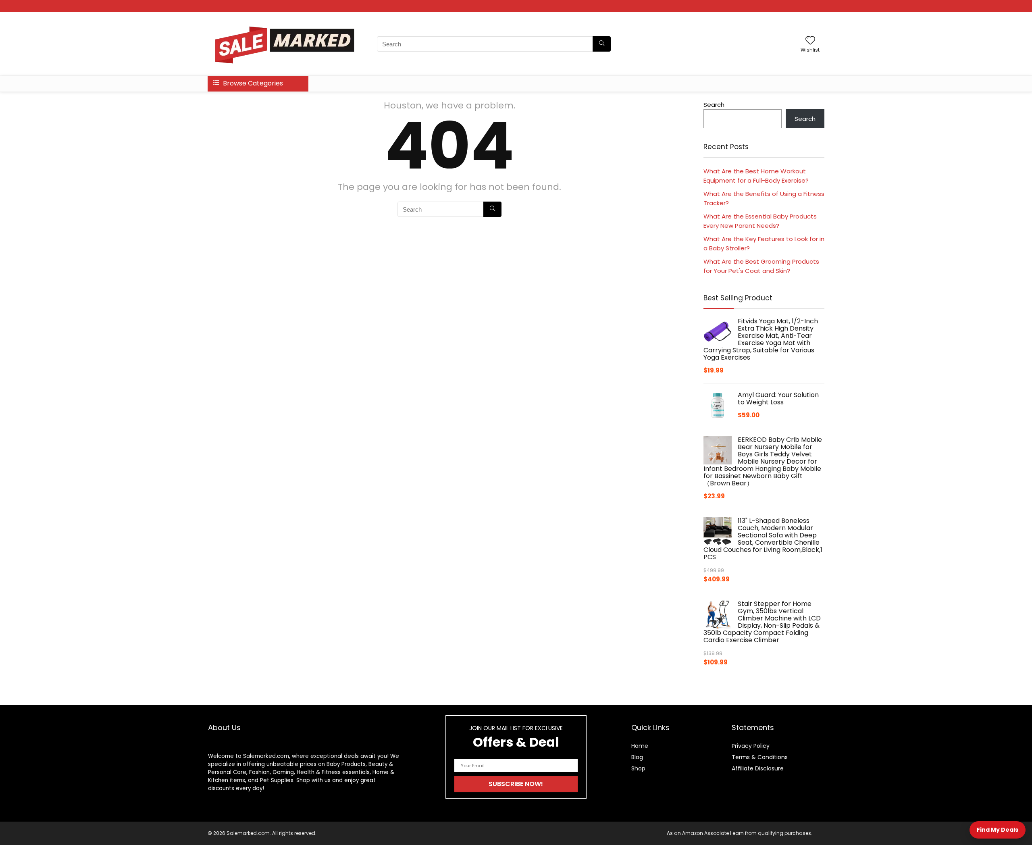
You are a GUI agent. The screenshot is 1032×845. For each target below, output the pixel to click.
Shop (638, 768)
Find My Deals (997, 830)
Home (639, 746)
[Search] (602, 44)
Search (713, 104)
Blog (637, 757)
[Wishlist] (810, 41)
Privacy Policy (751, 746)
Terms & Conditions (760, 757)
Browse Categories (252, 83)
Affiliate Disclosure (758, 768)
